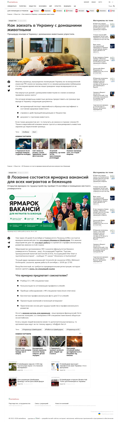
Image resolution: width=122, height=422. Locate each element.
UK (112, 2)
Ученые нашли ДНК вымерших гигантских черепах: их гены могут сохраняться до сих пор (101, 37)
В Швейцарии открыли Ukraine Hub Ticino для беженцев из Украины (73, 380)
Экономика (43, 6)
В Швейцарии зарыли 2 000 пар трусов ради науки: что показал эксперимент (30, 366)
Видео (94, 2)
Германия (47, 11)
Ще (75, 6)
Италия (70, 11)
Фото (100, 2)
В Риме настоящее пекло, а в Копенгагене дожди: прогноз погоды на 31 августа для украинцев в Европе (101, 26)
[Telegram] (8, 86)
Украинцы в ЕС (74, 329)
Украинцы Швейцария (32, 329)
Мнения (86, 2)
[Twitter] (8, 90)
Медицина (67, 6)
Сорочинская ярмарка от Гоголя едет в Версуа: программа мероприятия (100, 107)
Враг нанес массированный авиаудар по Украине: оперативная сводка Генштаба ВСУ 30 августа (100, 48)
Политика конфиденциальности (102, 411)
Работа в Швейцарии (54, 329)
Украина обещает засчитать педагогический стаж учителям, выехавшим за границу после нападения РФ (100, 96)
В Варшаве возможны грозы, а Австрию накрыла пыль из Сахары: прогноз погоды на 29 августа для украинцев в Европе (100, 82)
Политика (22, 6)
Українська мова (107, 414)
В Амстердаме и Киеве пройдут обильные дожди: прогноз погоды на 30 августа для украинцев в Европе (101, 60)
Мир (50, 6)
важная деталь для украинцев (36, 313)
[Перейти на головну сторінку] (18, 2)
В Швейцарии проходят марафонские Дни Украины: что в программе (73, 366)
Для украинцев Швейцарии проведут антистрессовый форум (30, 380)
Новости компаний (61, 403)
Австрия (81, 11)
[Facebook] (8, 81)
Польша (36, 11)
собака (26, 132)
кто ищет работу (42, 242)
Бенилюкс (103, 11)
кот (35, 132)
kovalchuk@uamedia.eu (43, 405)
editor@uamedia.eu (15, 405)
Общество (32, 6)
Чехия (92, 11)
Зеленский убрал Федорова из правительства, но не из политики (100, 71)
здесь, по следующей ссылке (42, 269)
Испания (59, 11)
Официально (12, 6)
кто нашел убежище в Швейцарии (55, 240)
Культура (58, 6)
